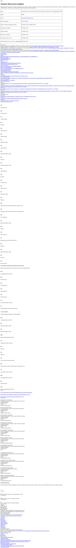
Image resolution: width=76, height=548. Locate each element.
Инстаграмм (2, 535)
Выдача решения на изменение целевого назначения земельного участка (15, 394)
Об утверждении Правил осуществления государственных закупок (14, 75)
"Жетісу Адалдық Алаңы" (17, 529)
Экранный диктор (4, 538)
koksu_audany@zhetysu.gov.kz (27, 17)
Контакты (2, 518)
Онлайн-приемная (4, 523)
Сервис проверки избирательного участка (9, 64)
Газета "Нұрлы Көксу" (5, 513)
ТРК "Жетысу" (3, 507)
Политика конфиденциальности (6, 537)
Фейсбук (2, 534)
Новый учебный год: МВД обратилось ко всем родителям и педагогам (44, 46)
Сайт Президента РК (4, 546)
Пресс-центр (3, 520)
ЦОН (1, 60)
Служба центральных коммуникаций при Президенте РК (12, 545)
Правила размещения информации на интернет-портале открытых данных (15, 540)
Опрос (1, 73)
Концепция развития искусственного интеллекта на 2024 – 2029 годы (14, 541)
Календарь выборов (4, 57)
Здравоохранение (4, 61)
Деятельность (3, 521)
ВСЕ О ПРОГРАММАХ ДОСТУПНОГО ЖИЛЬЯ (10, 66)
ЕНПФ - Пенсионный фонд (6, 67)
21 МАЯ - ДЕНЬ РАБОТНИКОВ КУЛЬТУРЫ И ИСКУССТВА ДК (14, 98)
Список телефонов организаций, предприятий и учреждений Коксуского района (16, 72)
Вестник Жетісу (3, 509)
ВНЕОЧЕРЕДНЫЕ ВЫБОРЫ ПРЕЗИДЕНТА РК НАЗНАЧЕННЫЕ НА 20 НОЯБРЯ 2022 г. (19, 56)
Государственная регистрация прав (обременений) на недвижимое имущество (16, 392)
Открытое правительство (5, 70)
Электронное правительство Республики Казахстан (10, 515)
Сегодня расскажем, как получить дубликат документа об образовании (44, 50)
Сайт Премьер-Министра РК (6, 544)
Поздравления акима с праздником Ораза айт (9, 100)
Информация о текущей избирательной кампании (10, 63)
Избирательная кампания (5, 58)
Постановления (3, 54)
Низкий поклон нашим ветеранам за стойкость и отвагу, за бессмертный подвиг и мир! (18, 96)
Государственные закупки (5, 69)
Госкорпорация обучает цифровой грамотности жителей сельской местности (48, 45)
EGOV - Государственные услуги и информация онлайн (11, 68)
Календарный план (4, 59)
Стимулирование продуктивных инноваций (9, 71)
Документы (2, 517)
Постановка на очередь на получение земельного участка (12, 396)
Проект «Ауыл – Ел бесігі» (5, 531)
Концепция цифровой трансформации (8, 543)
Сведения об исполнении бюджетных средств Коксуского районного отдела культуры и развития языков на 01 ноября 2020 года (26, 78)
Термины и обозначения (5, 539)
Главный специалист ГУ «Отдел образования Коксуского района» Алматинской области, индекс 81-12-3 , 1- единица (24, 83)
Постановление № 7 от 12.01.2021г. (7, 80)
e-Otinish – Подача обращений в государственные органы (12, 511)
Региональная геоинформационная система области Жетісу (37, 530)
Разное (1, 55)
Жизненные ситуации (4, 542)
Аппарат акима (3, 522)
